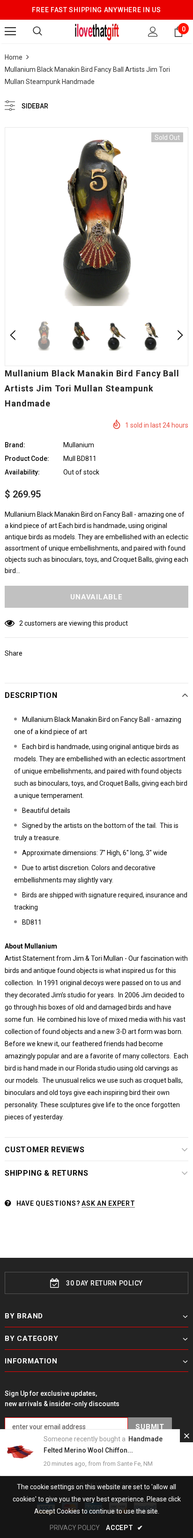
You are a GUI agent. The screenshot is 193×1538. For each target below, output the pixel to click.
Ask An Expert (108, 1203)
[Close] (186, 1435)
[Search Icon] (37, 31)
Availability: (22, 472)
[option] (96, 219)
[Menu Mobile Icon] (10, 31)
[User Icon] (153, 32)
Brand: (15, 445)
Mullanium (78, 445)
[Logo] (96, 31)
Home (13, 57)
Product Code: (27, 458)
